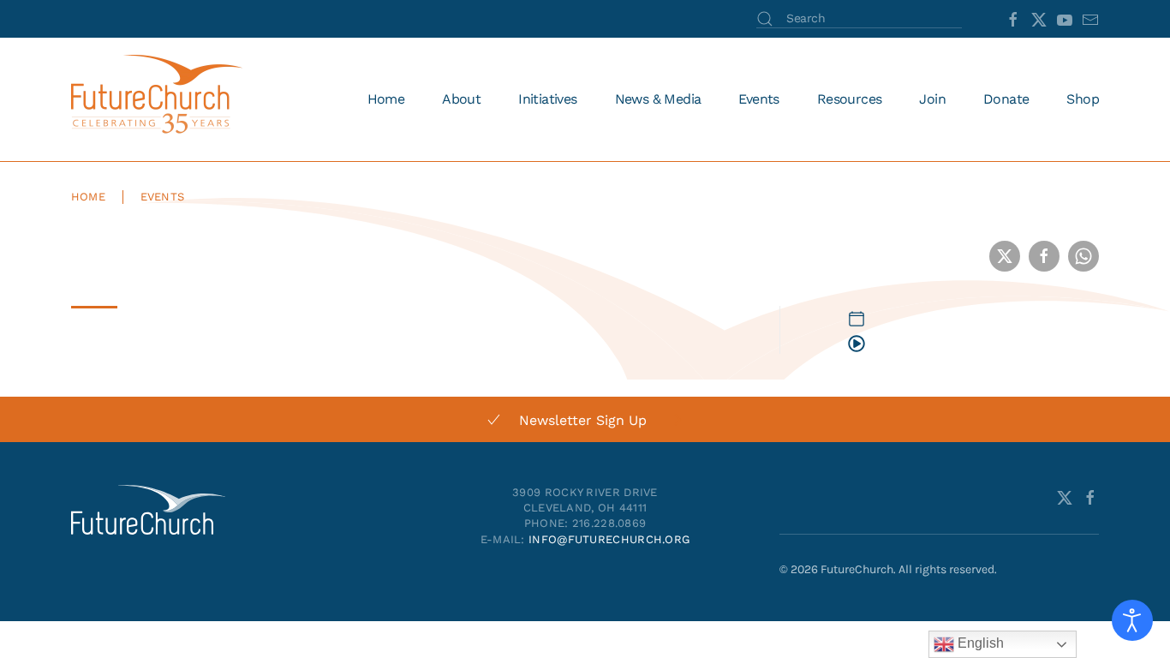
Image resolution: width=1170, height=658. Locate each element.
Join (932, 99)
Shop (1082, 99)
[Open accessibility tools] (1132, 620)
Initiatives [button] (547, 99)
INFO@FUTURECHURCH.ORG (608, 539)
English (979, 643)
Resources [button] (849, 99)
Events (758, 99)
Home (386, 99)
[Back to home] (159, 99)
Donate (1006, 99)
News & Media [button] (658, 99)
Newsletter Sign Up (583, 420)
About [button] (461, 99)
